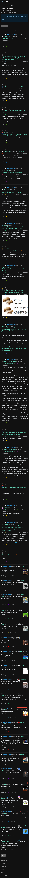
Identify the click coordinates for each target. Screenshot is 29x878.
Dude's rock (22, 151)
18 (3, 575)
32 (3, 590)
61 (3, 778)
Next (3, 855)
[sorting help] (16, 30)
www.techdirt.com (5, 747)
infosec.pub (3, 571)
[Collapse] (3, 34)
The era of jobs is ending (7, 363)
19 (3, 675)
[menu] (27, 1)
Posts (18, 26)
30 (3, 792)
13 (3, 749)
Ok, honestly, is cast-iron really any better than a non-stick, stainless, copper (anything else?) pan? (14, 192)
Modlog (3, 863)
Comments (12, 26)
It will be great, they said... (8, 38)
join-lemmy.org (5, 875)
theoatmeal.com (4, 804)
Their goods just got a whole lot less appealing (12, 172)
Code (2, 872)
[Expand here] (25, 572)
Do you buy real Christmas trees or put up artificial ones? (14, 111)
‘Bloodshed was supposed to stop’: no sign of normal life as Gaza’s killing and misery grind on (14, 433)
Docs (2, 869)
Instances (3, 866)
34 (3, 807)
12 (3, 646)
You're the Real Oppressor (21, 86)
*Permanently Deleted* (7, 554)
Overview (4, 26)
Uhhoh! (6, 1)
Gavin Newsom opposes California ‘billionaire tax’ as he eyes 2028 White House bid (14, 488)
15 (3, 764)
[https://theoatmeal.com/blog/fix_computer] (25, 802)
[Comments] (25, 845)
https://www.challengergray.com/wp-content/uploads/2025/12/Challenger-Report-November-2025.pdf (14, 348)
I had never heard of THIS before (9, 250)
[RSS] (18, 30)
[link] (18, 38)
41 (3, 731)
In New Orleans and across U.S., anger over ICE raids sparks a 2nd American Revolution (14, 135)
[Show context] (15, 38)
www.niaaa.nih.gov (5, 729)
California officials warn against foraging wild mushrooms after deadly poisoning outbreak (12, 227)
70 (3, 604)
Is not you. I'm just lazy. (7, 509)
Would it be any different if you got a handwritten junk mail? (13, 269)
